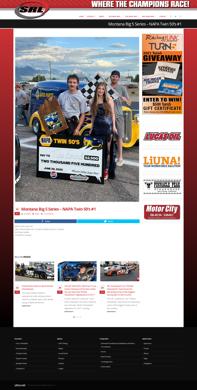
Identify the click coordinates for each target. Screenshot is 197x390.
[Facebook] (171, 16)
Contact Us (20, 368)
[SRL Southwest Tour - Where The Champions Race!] (31, 9)
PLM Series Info (131, 16)
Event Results (21, 348)
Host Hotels (105, 367)
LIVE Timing (63, 343)
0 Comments (48, 214)
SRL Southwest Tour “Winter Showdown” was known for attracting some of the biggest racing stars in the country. (78, 290)
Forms (103, 352)
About (146, 353)
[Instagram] (180, 16)
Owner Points (21, 358)
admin (28, 214)
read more (26, 311)
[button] (74, 317)
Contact (162, 16)
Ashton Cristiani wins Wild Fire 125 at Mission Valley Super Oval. (123, 287)
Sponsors (148, 343)
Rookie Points (21, 363)
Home (81, 16)
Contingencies (107, 362)
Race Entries (106, 357)
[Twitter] (176, 16)
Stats (146, 358)
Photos (61, 358)
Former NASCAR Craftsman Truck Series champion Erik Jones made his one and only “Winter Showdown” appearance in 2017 (38, 290)
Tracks (146, 348)
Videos (61, 363)
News (37, 214)
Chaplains (148, 363)
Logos (61, 368)
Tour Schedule (22, 343)
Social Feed (63, 353)
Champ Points (21, 353)
